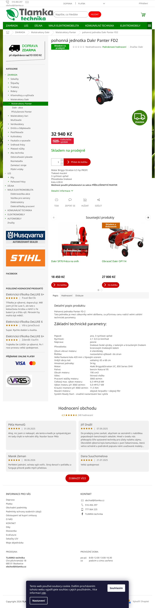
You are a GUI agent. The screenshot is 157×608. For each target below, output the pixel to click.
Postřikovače (17, 132)
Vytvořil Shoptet (141, 601)
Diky (8, 527)
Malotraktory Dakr (20, 99)
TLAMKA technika (94, 513)
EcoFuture (11, 534)
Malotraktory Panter (21, 103)
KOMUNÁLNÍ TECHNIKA (20, 210)
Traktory (15, 87)
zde (44, 593)
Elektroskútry (17, 202)
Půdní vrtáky (17, 169)
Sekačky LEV (12, 538)
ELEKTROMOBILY (16, 214)
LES (9, 173)
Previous (54, 217)
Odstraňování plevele (22, 156)
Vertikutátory (17, 124)
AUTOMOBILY (14, 218)
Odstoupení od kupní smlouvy (21, 515)
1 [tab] (98, 290)
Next (148, 217)
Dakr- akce (17, 107)
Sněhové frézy (18, 144)
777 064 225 (91, 509)
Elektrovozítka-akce (20, 193)
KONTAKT (11, 523)
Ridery (14, 91)
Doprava (67, 3)
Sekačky (15, 78)
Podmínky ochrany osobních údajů (23, 511)
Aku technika (17, 152)
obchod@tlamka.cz (94, 500)
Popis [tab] (55, 295)
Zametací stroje (18, 165)
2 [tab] (101, 290)
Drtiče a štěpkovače (21, 128)
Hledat (95, 14)
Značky (11, 222)
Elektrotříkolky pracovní (22, 206)
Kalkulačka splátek (65, 140)
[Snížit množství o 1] (62, 164)
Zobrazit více (77, 478)
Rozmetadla (17, 161)
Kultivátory (16, 136)
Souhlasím (116, 588)
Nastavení (38, 600)
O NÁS (9, 519)
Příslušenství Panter (21, 111)
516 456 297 (91, 504)
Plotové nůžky (18, 148)
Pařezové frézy (18, 181)
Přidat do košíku (79, 162)
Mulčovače (16, 120)
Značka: (136, 46)
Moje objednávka (14, 542)
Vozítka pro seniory (20, 198)
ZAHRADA (12, 74)
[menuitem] (12, 25)
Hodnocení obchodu (77, 408)
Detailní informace (60, 190)
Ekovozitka (11, 530)
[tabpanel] (74, 255)
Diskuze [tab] (79, 295)
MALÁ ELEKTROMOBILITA (20, 189)
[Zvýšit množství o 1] (62, 160)
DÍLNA (11, 185)
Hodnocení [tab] (66, 295)
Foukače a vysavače (20, 140)
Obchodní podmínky (16, 507)
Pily (12, 177)
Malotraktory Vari (19, 115)
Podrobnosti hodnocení (114, 46)
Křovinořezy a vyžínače (22, 95)
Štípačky (15, 83)
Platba (81, 3)
